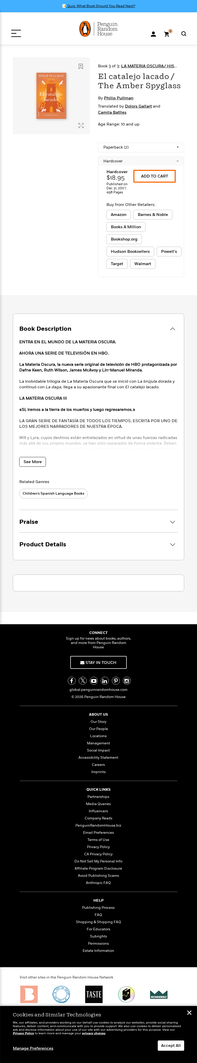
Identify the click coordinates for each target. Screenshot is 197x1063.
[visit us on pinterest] (116, 681)
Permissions (98, 943)
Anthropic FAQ (98, 882)
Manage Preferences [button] (33, 1048)
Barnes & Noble (153, 214)
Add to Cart (154, 176)
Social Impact (98, 750)
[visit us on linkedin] (105, 681)
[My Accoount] (153, 33)
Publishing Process (98, 907)
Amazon (118, 214)
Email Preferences (98, 832)
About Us (98, 714)
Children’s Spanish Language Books (53, 493)
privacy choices (93, 1033)
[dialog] (98, 1034)
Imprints (98, 771)
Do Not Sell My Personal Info (98, 861)
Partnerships (98, 796)
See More (33, 462)
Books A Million (126, 227)
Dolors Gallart (138, 106)
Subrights (98, 936)
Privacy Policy (98, 847)
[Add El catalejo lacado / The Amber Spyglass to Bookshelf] (81, 66)
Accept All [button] (171, 1045)
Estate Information (98, 950)
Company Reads (98, 818)
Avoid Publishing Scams (98, 875)
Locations (98, 736)
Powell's (169, 251)
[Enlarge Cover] (81, 125)
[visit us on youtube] (94, 681)
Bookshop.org (124, 239)
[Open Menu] (16, 33)
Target (117, 264)
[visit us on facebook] (72, 681)
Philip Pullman (118, 98)
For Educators (98, 929)
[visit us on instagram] (127, 681)
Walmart (142, 264)
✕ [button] (189, 1013)
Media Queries (98, 803)
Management (98, 743)
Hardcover (141, 161)
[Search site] (183, 33)
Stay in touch (100, 662)
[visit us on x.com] (83, 681)
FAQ (98, 914)
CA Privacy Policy (98, 854)
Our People (98, 728)
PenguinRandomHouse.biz (98, 825)
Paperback (141, 147)
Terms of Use (98, 839)
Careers (98, 764)
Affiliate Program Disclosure (98, 868)
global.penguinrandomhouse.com (98, 689)
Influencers (98, 811)
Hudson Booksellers (130, 251)
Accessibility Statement (98, 757)
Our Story (98, 721)
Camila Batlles (112, 112)
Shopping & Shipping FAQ (98, 922)
